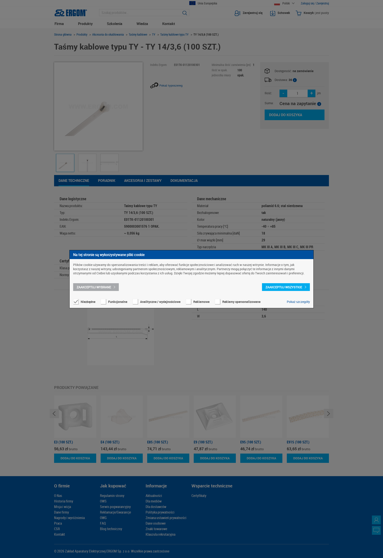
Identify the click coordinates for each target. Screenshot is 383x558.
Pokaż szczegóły (298, 302)
